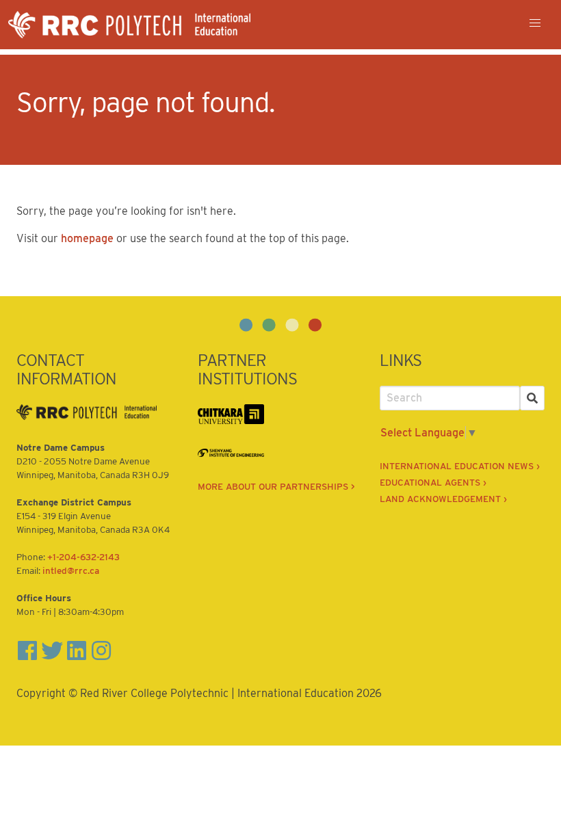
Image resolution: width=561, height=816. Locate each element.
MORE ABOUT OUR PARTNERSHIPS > (276, 486)
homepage (87, 238)
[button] (535, 23)
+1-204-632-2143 (83, 556)
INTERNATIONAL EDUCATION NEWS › (460, 465)
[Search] (532, 398)
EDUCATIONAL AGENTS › (433, 482)
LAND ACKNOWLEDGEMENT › (443, 498)
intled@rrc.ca (70, 570)
